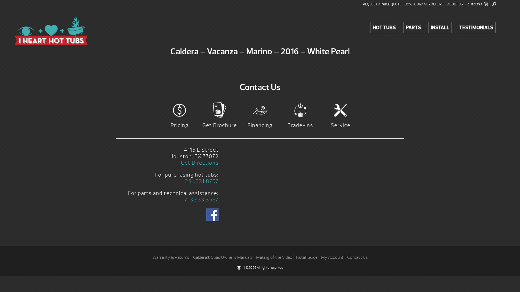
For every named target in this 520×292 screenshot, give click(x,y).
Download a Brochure (424, 4)
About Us (455, 4)
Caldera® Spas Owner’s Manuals (222, 257)
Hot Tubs (384, 27)
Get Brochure (219, 125)
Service (340, 125)
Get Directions (200, 163)
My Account (332, 257)
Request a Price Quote (382, 4)
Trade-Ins (300, 125)
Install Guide (306, 257)
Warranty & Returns (170, 257)
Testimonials (476, 27)
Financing (260, 125)
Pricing (179, 125)
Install (440, 27)
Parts (413, 27)
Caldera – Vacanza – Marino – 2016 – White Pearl (51, 30)
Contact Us (357, 257)
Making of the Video (274, 257)
